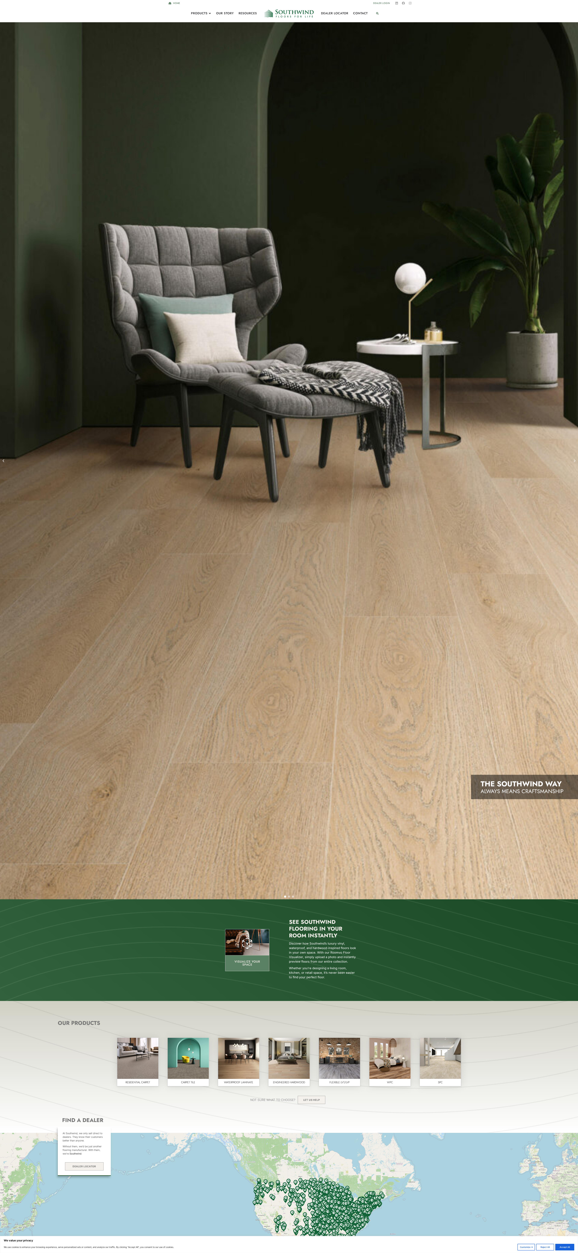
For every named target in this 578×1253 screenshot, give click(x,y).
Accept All (565, 1247)
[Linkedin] (397, 3)
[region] (289, 1244)
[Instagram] (410, 3)
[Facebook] (403, 3)
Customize (525, 1247)
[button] (377, 13)
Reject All (545, 1247)
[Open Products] (209, 13)
